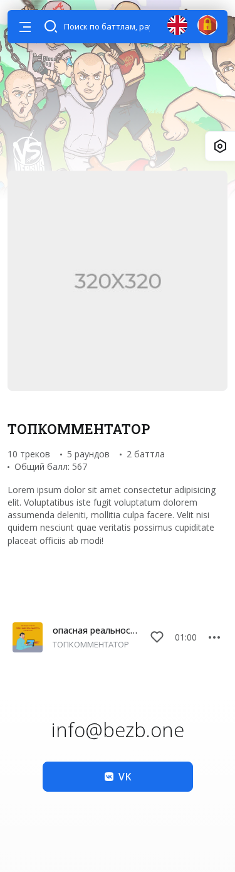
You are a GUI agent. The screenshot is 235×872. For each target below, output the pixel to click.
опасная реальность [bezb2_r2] (96, 630)
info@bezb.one (117, 729)
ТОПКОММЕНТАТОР (91, 644)
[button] (25, 27)
